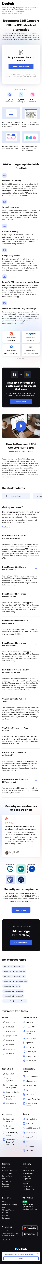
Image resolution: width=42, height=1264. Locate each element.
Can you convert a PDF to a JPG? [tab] (14, 700)
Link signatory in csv (13, 496)
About (25, 1168)
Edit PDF (29, 1022)
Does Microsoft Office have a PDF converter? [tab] (15, 780)
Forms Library (7, 1181)
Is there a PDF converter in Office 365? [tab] (14, 753)
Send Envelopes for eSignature (12, 1086)
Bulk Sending (11, 1103)
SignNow (5, 1213)
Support (26, 1183)
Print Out (29, 1150)
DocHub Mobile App (9, 1204)
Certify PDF (30, 1123)
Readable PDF (31, 1132)
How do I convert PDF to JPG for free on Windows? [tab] (14, 537)
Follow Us (7, 1240)
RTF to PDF (10, 1054)
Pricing (4, 1179)
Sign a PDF (10, 1074)
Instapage (6, 1218)
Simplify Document (10, 1127)
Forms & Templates (9, 1170)
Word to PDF (10, 1022)
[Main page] (8, 3)
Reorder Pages (31, 1056)
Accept (21, 1258)
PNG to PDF (10, 1031)
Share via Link (31, 1081)
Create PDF (30, 1027)
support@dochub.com (9, 1231)
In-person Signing (12, 1092)
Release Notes (28, 1186)
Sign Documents (8, 1173)
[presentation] (21, 64)
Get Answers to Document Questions (11, 1141)
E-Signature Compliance (27, 1180)
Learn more (21, 910)
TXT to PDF (10, 1027)
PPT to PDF (10, 1040)
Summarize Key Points (12, 1134)
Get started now (21, 942)
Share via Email (32, 1085)
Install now (21, 401)
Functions (6, 1187)
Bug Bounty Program (30, 1189)
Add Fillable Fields (30, 1032)
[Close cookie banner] (38, 1254)
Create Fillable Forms (31, 1104)
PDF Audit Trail (32, 1119)
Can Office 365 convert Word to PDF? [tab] (15, 729)
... (28, 1254)
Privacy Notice (28, 1173)
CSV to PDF (10, 1045)
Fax (27, 1090)
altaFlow (5, 1215)
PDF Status (30, 1094)
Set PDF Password (33, 1128)
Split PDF (29, 1043)
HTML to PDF (11, 1049)
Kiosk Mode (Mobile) (10, 1097)
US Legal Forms (8, 1210)
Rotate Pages (31, 1052)
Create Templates (33, 1099)
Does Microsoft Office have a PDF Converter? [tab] (15, 622)
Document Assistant (10, 1120)
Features (5, 1184)
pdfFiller (5, 1207)
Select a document (21, 66)
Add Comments (32, 1076)
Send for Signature (9, 1079)
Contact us (6, 527)
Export (28, 1141)
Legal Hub (26, 1176)
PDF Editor (6, 1168)
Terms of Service (29, 1170)
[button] (21, 426)
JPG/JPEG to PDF (12, 1036)
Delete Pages (31, 1061)
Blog (3, 1202)
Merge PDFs (30, 1047)
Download (30, 1146)
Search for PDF (31, 1137)
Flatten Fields (31, 1038)
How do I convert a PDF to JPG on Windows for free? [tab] (15, 671)
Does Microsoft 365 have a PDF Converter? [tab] (14, 568)
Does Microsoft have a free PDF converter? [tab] (14, 595)
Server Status (7, 1176)
